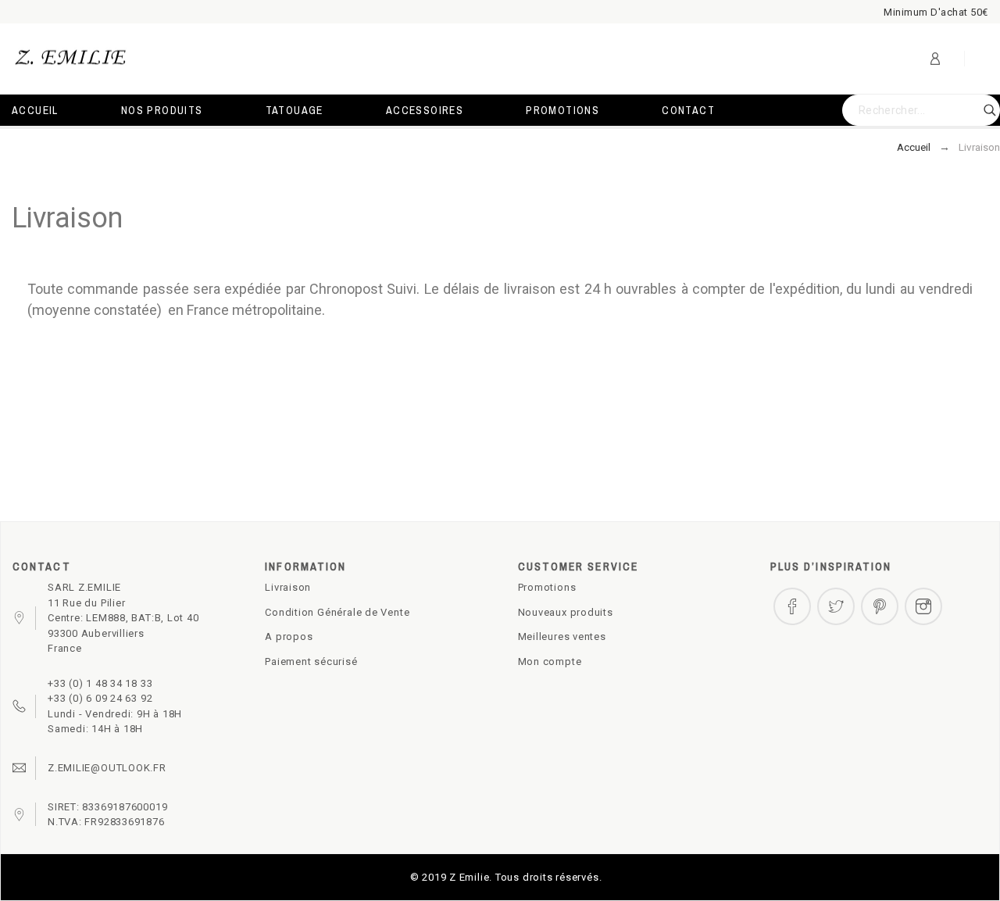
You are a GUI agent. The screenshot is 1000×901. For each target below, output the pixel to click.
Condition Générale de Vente (337, 612)
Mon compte (550, 661)
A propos (288, 636)
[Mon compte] (935, 58)
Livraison (288, 587)
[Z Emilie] (70, 59)
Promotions (547, 587)
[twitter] (836, 606)
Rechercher (980, 110)
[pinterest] (879, 606)
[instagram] (923, 606)
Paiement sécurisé (311, 661)
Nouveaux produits (565, 612)
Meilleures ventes (562, 636)
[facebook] (792, 606)
